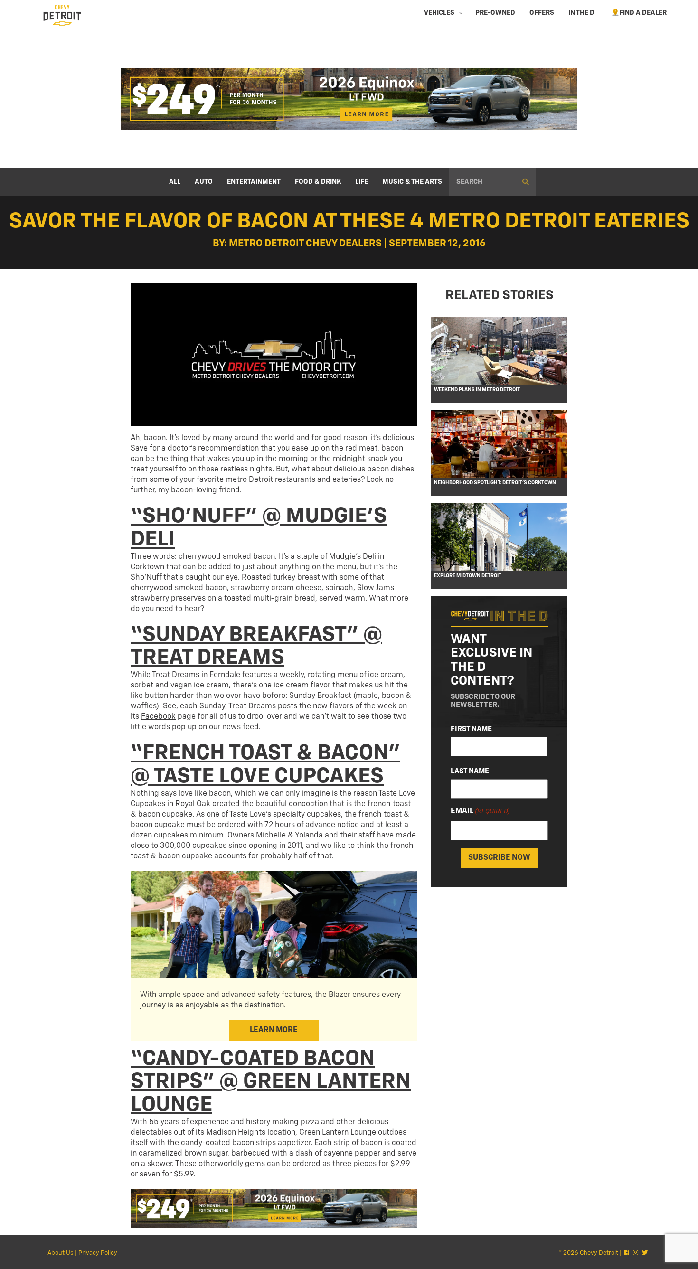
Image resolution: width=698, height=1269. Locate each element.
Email (480, 811)
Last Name (470, 771)
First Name (471, 729)
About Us (60, 1253)
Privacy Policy (97, 1253)
